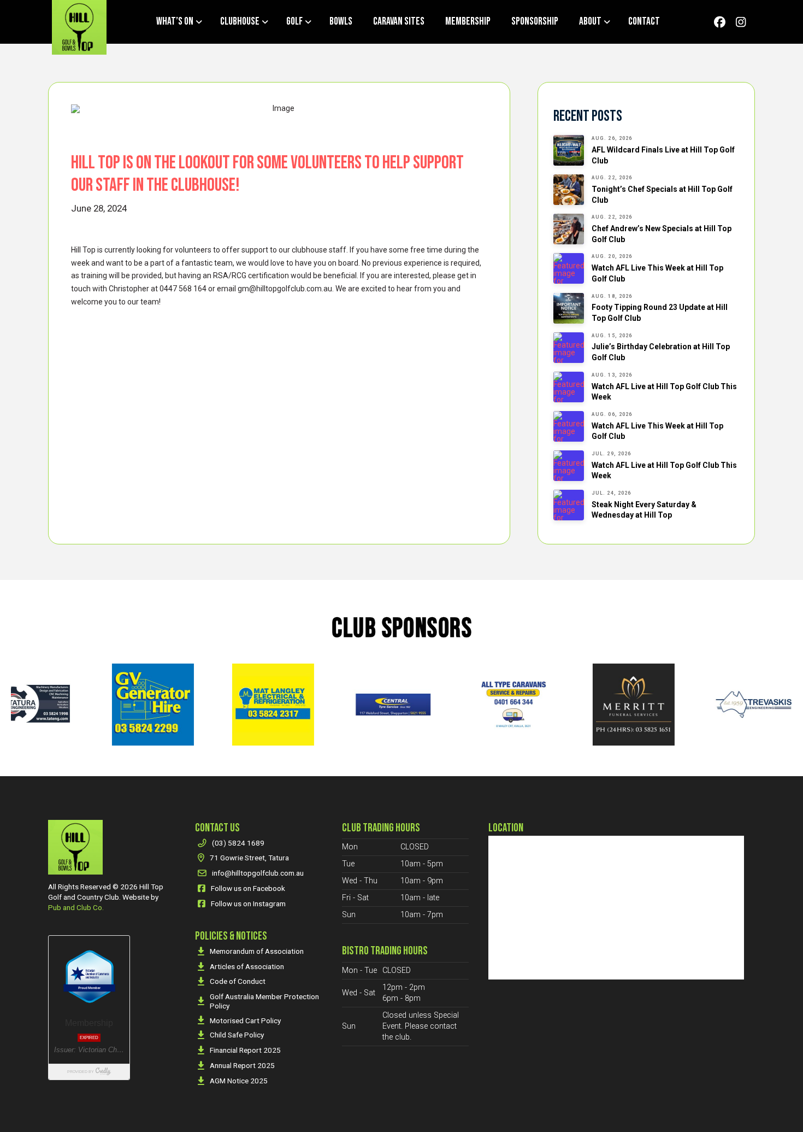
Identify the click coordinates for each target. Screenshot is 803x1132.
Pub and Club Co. (76, 907)
